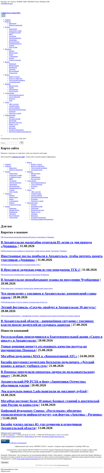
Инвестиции (13, 53)
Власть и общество (15, 78)
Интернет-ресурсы (15, 122)
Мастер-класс (13, 86)
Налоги (11, 58)
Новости (8, 21)
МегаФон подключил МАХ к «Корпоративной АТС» (39, 356)
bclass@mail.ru (11, 436)
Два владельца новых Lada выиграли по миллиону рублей (44, 391)
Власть (7, 75)
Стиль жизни (9, 93)
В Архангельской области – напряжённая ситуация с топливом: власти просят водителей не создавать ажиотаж (47, 323)
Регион (7, 27)
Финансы (8, 49)
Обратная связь (10, 115)
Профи (11, 87)
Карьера (7, 84)
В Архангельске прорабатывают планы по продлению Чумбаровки (50, 279)
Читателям (12, 121)
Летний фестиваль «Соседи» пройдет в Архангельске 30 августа (48, 307)
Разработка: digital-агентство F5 (63, 465)
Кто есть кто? (13, 91)
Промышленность (15, 43)
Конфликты (13, 67)
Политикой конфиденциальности (28, 459)
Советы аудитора (15, 60)
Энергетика (13, 29)
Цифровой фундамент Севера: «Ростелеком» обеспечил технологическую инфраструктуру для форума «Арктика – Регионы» (51, 412)
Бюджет (11, 51)
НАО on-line (13, 47)
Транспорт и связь (15, 31)
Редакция (12, 111)
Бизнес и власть (14, 76)
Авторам (12, 126)
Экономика (13, 40)
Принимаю (5, 462)
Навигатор (12, 23)
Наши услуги (13, 124)
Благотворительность (16, 95)
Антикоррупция (14, 82)
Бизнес (7, 62)
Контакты (12, 128)
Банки (11, 54)
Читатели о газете (15, 113)
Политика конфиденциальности (20, 132)
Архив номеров (14, 108)
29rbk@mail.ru (29, 436)
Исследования (14, 71)
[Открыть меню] (3, 15)
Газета (7, 102)
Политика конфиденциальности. (53, 436)
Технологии (13, 73)
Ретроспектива (14, 42)
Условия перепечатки (16, 130)
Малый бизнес (14, 65)
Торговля (12, 69)
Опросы (12, 117)
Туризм (11, 45)
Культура (12, 98)
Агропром (12, 36)
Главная (7, 20)
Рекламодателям (14, 119)
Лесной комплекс (15, 38)
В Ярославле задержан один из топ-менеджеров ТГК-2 (40, 269)
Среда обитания (14, 97)
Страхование (13, 56)
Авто (10, 100)
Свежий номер (14, 106)
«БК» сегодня (13, 104)
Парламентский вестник (17, 110)
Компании (12, 64)
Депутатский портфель (17, 80)
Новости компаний (15, 25)
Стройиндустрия (15, 32)
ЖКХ (11, 34)
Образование (13, 89)
